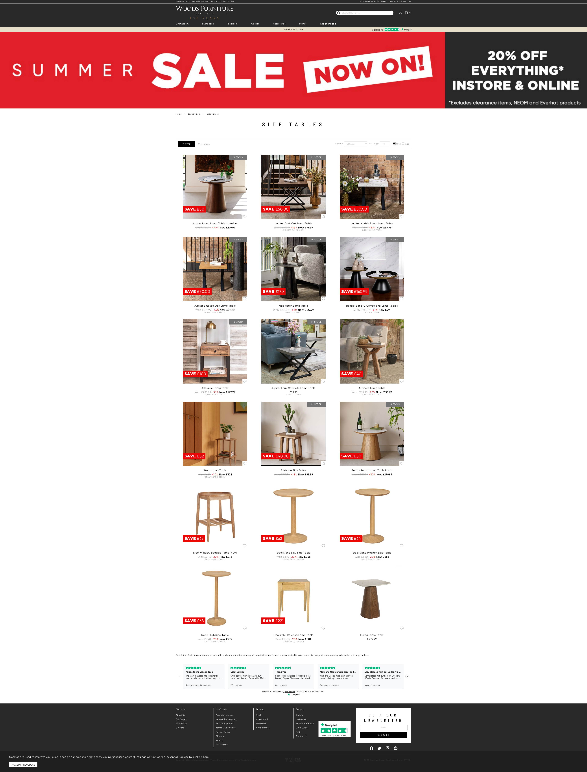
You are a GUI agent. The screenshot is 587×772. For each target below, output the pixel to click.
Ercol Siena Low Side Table (294, 552)
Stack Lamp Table (215, 470)
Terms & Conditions (226, 728)
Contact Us (302, 736)
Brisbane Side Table (293, 470)
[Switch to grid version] (394, 144)
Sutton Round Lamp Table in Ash (372, 470)
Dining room (182, 24)
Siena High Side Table (215, 635)
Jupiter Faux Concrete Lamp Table (293, 388)
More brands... (263, 728)
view (215, 202)
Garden (255, 24)
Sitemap (220, 736)
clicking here (201, 756)
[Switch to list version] (403, 144)
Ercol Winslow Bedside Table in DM (215, 552)
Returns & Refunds (305, 723)
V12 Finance (222, 745)
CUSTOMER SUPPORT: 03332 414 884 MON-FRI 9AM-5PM (385, 2)
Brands (303, 24)
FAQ (298, 732)
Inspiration (181, 723)
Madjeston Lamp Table (293, 305)
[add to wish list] (245, 216)
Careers (180, 728)
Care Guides (302, 728)
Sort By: (339, 143)
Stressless (261, 723)
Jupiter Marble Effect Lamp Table (372, 223)
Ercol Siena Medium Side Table (372, 552)
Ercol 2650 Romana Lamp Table (293, 635)
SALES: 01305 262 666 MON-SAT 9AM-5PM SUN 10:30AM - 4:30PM (205, 2)
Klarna (219, 740)
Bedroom (233, 24)
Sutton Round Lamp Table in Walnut (215, 223)
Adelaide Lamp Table (215, 388)
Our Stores (181, 719)
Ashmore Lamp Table (372, 388)
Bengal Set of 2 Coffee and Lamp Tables (372, 305)
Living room (208, 24)
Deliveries (301, 719)
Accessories (279, 24)
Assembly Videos (224, 715)
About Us (180, 715)
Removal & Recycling (226, 719)
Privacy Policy (223, 732)
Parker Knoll (262, 719)
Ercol (258, 715)
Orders (299, 715)
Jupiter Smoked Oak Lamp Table (215, 305)
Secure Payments (225, 723)
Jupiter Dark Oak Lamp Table (293, 223)
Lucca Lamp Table (372, 635)
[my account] (400, 12)
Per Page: (374, 143)
